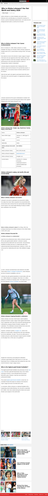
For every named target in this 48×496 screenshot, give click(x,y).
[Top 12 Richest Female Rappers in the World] (8, 463)
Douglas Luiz (18, 330)
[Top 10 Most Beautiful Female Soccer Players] (15, 434)
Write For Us (41, 494)
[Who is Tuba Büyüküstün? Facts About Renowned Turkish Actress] (8, 475)
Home (26, 494)
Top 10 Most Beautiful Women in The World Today (41, 31)
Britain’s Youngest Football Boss (14, 271)
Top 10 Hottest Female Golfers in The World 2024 (41, 26)
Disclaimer (36, 494)
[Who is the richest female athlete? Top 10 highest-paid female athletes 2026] (8, 452)
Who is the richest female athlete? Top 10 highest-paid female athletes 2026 (23, 452)
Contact (46, 494)
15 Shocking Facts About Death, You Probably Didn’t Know (41, 42)
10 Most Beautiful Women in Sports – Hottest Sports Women (26, 438)
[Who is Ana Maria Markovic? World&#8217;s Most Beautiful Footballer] (5, 434)
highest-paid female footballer (14, 380)
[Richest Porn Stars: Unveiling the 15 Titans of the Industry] (8, 487)
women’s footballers (14, 281)
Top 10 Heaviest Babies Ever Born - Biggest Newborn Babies (41, 56)
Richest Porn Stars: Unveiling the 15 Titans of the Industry (23, 487)
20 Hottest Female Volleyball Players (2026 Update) (41, 38)
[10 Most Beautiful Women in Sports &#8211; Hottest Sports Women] (26, 434)
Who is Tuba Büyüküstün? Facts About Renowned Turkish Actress (22, 475)
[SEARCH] (46, 1)
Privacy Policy (31, 494)
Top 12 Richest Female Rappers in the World (23, 463)
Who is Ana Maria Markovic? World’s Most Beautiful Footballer (5, 438)
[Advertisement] (16, 32)
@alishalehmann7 (21, 153)
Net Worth (10, 444)
